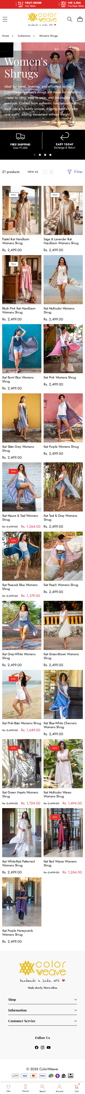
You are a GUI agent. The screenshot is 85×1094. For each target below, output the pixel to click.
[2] (51, 172)
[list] (45, 172)
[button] (80, 19)
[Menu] (5, 19)
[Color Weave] (42, 19)
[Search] (70, 19)
